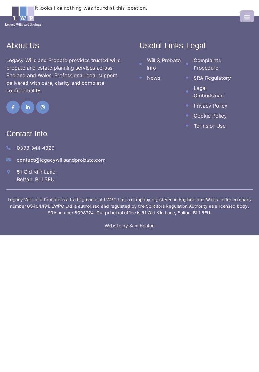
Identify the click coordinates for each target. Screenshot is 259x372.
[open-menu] (247, 16)
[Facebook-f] (13, 107)
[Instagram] (42, 107)
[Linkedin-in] (27, 107)
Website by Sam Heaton (129, 225)
